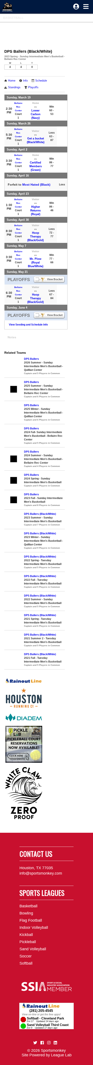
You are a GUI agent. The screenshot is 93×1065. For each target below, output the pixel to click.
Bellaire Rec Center (18, 107)
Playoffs (33, 87)
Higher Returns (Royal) (35, 210)
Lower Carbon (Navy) (35, 114)
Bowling (26, 913)
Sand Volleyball (32, 949)
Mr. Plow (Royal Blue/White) (35, 262)
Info (25, 80)
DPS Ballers (31, 358)
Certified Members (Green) (35, 166)
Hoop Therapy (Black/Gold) (35, 236)
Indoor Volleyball (33, 927)
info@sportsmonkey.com (40, 873)
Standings (14, 87)
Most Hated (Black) (36, 184)
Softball (25, 963)
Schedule (41, 80)
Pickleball (27, 942)
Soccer (25, 956)
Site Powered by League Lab (47, 1055)
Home (11, 80)
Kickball (26, 934)
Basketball (13, 18)
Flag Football (30, 920)
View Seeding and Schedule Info (28, 324)
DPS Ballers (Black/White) (40, 513)
